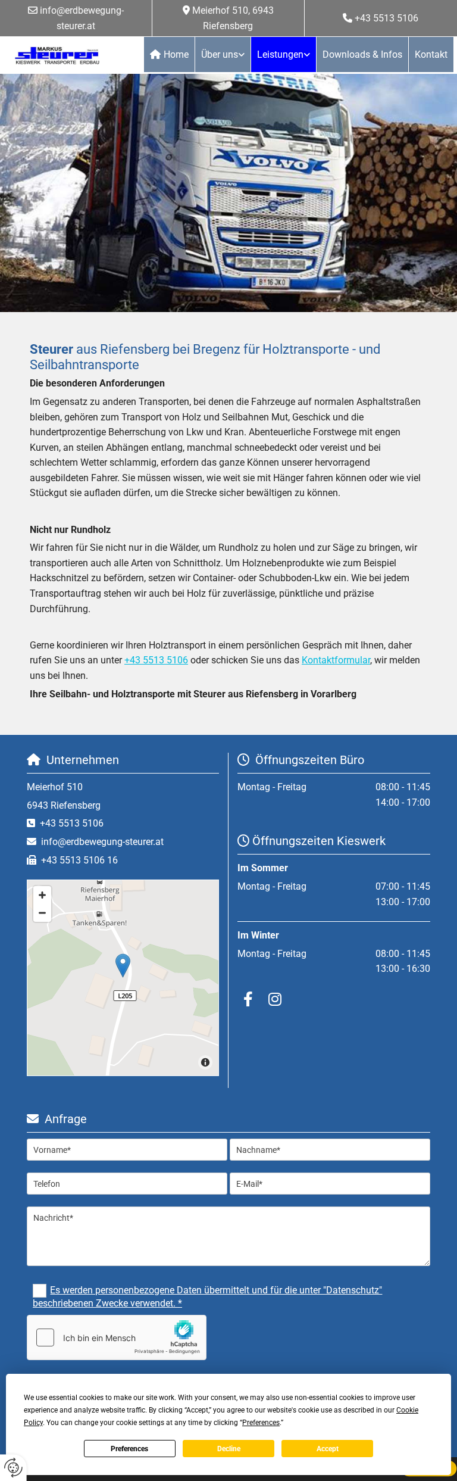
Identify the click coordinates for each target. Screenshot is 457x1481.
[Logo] (57, 55)
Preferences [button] (261, 1422)
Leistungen (280, 54)
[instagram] (274, 999)
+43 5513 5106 (386, 18)
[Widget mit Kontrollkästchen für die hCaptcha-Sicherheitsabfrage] (116, 1337)
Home (176, 54)
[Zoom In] (42, 895)
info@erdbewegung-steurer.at (102, 841)
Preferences (129, 1449)
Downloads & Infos (362, 54)
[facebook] (247, 999)
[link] (223, 55)
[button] (122, 965)
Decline (228, 1449)
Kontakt (431, 54)
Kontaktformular (336, 660)
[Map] (122, 977)
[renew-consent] (13, 1467)
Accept (328, 1449)
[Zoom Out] (42, 913)
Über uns (219, 54)
